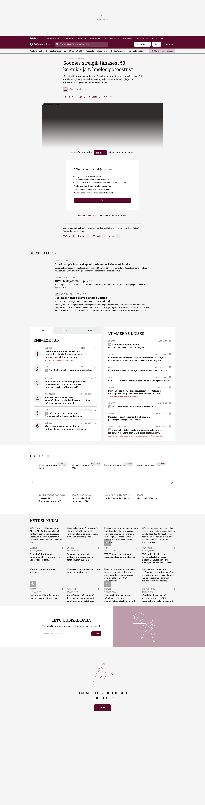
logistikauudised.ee (69, 38)
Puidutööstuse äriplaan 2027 (118, 498)
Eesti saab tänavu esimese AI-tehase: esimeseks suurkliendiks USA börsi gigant (119, 598)
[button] (65, 633)
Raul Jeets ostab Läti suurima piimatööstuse (70, 370)
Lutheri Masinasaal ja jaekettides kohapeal (59, 495)
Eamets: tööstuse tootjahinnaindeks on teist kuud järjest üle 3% (139, 380)
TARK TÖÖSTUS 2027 (73, 51)
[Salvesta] (95, 348)
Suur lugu (72, 589)
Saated (33, 589)
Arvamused (50, 394)
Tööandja (97, 236)
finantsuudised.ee (142, 38)
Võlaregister (138, 51)
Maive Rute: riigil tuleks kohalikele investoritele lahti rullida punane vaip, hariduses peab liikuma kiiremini (64, 354)
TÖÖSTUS (67, 58)
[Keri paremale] (172, 482)
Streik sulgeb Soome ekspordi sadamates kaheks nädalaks (92, 264)
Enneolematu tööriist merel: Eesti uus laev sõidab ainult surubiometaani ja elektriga (81, 598)
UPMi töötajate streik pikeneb (74, 281)
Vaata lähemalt (84, 215)
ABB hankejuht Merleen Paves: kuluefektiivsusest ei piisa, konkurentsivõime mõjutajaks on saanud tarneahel (67, 400)
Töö (129, 51)
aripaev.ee (155, 38)
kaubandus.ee (83, 38)
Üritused (108, 51)
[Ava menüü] (41, 38)
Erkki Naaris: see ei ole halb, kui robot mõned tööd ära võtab (137, 370)
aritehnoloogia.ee (128, 38)
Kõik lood (42, 51)
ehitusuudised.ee (96, 38)
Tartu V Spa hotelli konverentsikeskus (122, 495)
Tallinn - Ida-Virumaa (81, 495)
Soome (111, 236)
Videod (99, 51)
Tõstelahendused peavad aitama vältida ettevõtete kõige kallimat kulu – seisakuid (82, 299)
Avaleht (33, 51)
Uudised (58, 261)
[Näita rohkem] (162, 38)
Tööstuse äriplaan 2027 (148, 498)
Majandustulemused (117, 426)
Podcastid (90, 51)
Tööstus (67, 236)
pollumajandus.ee (53, 38)
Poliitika (81, 236)
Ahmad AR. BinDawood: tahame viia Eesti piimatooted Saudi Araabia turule (45, 557)
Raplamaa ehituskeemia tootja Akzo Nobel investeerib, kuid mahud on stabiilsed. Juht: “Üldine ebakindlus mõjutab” (66, 384)
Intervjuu (49, 378)
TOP (106, 548)
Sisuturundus (120, 51)
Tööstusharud (55, 51)
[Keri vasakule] (32, 482)
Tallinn (140, 495)
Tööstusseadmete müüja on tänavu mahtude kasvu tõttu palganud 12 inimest (80, 557)
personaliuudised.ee (112, 38)
